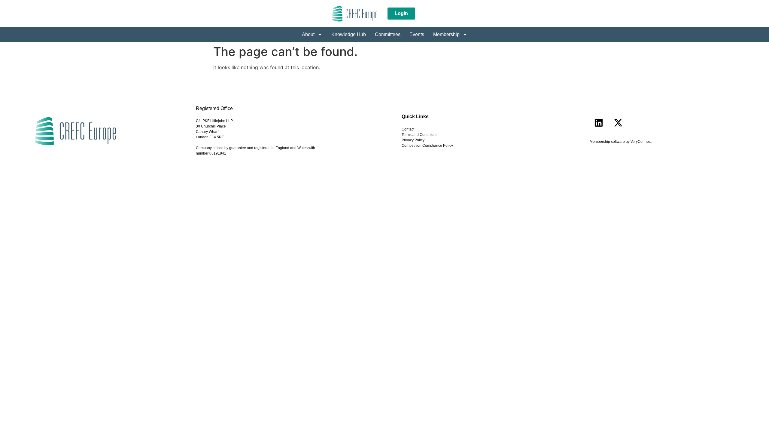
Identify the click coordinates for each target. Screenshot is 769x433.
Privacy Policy (413, 140)
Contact (408, 129)
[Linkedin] (599, 123)
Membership (446, 34)
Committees (387, 34)
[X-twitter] (618, 123)
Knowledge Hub (348, 34)
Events (416, 34)
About (308, 34)
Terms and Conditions (419, 135)
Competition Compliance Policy (427, 145)
